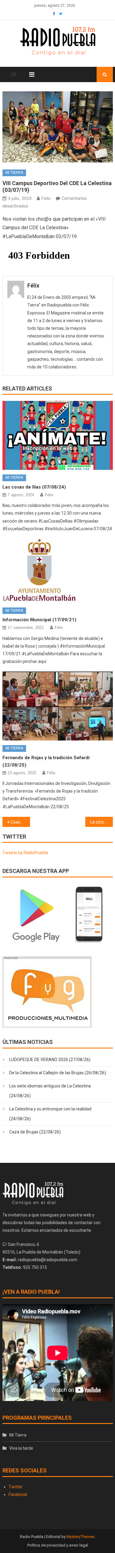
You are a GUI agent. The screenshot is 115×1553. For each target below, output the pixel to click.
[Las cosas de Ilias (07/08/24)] (57, 435)
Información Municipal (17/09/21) (39, 619)
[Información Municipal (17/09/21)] (57, 571)
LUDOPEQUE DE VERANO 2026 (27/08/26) (49, 1059)
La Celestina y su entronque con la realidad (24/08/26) (50, 1113)
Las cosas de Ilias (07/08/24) (34, 487)
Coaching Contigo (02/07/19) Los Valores (20, 822)
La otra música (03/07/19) (101, 822)
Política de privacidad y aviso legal (57, 1545)
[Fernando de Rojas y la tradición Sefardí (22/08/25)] (57, 706)
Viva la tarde (21, 1448)
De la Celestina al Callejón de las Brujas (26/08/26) (57, 1072)
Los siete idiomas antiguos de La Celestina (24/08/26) (50, 1090)
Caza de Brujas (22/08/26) (35, 1131)
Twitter (16, 1486)
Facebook (18, 1494)
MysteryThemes (80, 1536)
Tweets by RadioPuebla (25, 852)
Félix (46, 198)
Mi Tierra (14, 172)
